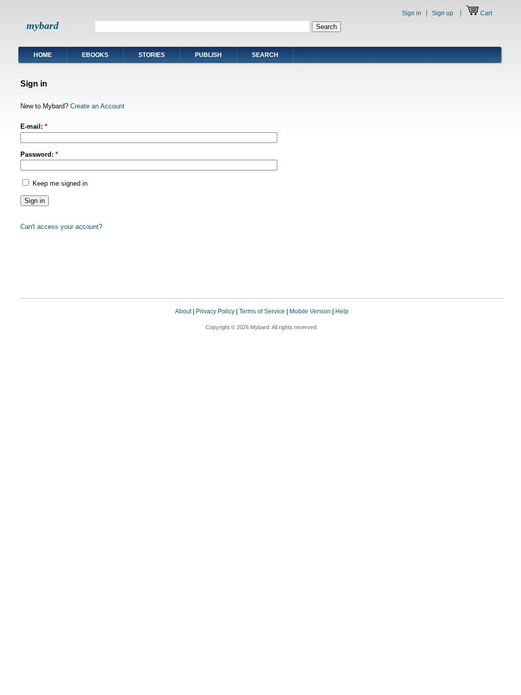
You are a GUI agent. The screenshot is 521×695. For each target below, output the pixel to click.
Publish (208, 55)
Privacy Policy (215, 311)
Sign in (411, 13)
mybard (42, 25)
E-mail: (33, 126)
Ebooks (95, 55)
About (183, 311)
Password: (39, 154)
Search (265, 55)
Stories (151, 55)
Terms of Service (262, 311)
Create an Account (97, 106)
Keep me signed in (59, 183)
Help (342, 311)
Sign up (442, 13)
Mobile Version (310, 311)
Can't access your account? (61, 226)
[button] (483, 321)
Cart (486, 13)
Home (43, 55)
